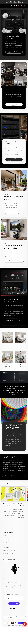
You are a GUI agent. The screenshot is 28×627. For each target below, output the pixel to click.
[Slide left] (10, 525)
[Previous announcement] (2, 1)
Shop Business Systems (14, 104)
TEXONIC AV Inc (11, 625)
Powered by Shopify (19, 625)
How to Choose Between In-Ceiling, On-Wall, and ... (13, 504)
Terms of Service (7, 539)
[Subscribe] (21, 598)
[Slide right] (17, 525)
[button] (2, 5)
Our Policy (5, 535)
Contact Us (5, 542)
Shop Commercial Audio (12, 52)
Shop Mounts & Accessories (14, 260)
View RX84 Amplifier (11, 320)
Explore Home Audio (12, 212)
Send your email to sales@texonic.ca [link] (10, 476)
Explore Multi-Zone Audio (13, 159)
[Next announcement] (25, 1)
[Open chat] (25, 624)
